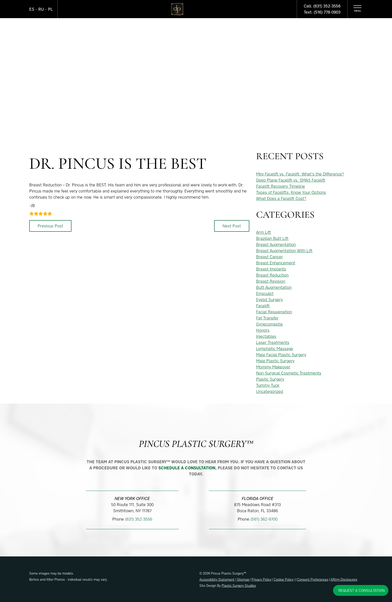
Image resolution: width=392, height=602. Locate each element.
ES (31, 9)
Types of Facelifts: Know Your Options (291, 192)
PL (50, 9)
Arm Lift (263, 232)
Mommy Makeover (273, 367)
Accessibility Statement (217, 579)
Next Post (232, 226)
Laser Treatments (272, 342)
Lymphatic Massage (274, 348)
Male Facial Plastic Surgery (281, 354)
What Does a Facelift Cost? (281, 198)
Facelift (263, 305)
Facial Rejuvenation (274, 311)
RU (41, 9)
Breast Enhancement (275, 263)
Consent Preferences (312, 579)
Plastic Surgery (270, 379)
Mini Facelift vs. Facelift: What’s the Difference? (300, 174)
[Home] (177, 9)
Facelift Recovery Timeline (280, 186)
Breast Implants (271, 269)
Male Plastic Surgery (275, 360)
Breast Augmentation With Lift (284, 250)
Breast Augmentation (276, 244)
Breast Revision (270, 281)
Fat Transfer (267, 318)
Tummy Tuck (267, 385)
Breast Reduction (272, 275)
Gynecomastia (269, 324)
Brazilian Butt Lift (272, 238)
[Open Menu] (357, 9)
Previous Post (50, 226)
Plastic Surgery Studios (239, 585)
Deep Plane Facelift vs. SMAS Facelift (290, 180)
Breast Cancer (269, 256)
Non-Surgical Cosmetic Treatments (288, 373)
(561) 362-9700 (263, 519)
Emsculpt (265, 293)
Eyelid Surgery (269, 299)
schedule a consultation (186, 467)
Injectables (266, 336)
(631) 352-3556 (138, 519)
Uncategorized (269, 391)
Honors (263, 330)
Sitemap (243, 579)
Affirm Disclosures (344, 579)
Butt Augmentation (274, 287)
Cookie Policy (284, 579)
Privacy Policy (262, 579)
